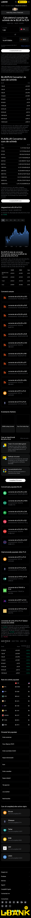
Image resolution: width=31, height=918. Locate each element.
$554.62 (17, 696)
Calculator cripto (9, 5)
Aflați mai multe (25, 438)
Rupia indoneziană (7, 757)
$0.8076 (17, 720)
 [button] (16, 2)
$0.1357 (17, 710)
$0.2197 (17, 715)
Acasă (2, 5)
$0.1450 (17, 705)
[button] (27, 28)
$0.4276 (17, 701)
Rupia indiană (6, 778)
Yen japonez (6, 785)
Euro (3, 764)
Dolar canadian (6, 771)
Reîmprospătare (25, 46)
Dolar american (6, 737)
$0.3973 (17, 724)
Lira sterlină (5, 792)
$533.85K (17, 686)
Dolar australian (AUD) (9, 751)
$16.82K (17, 691)
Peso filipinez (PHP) (8, 744)
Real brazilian (6, 798)
